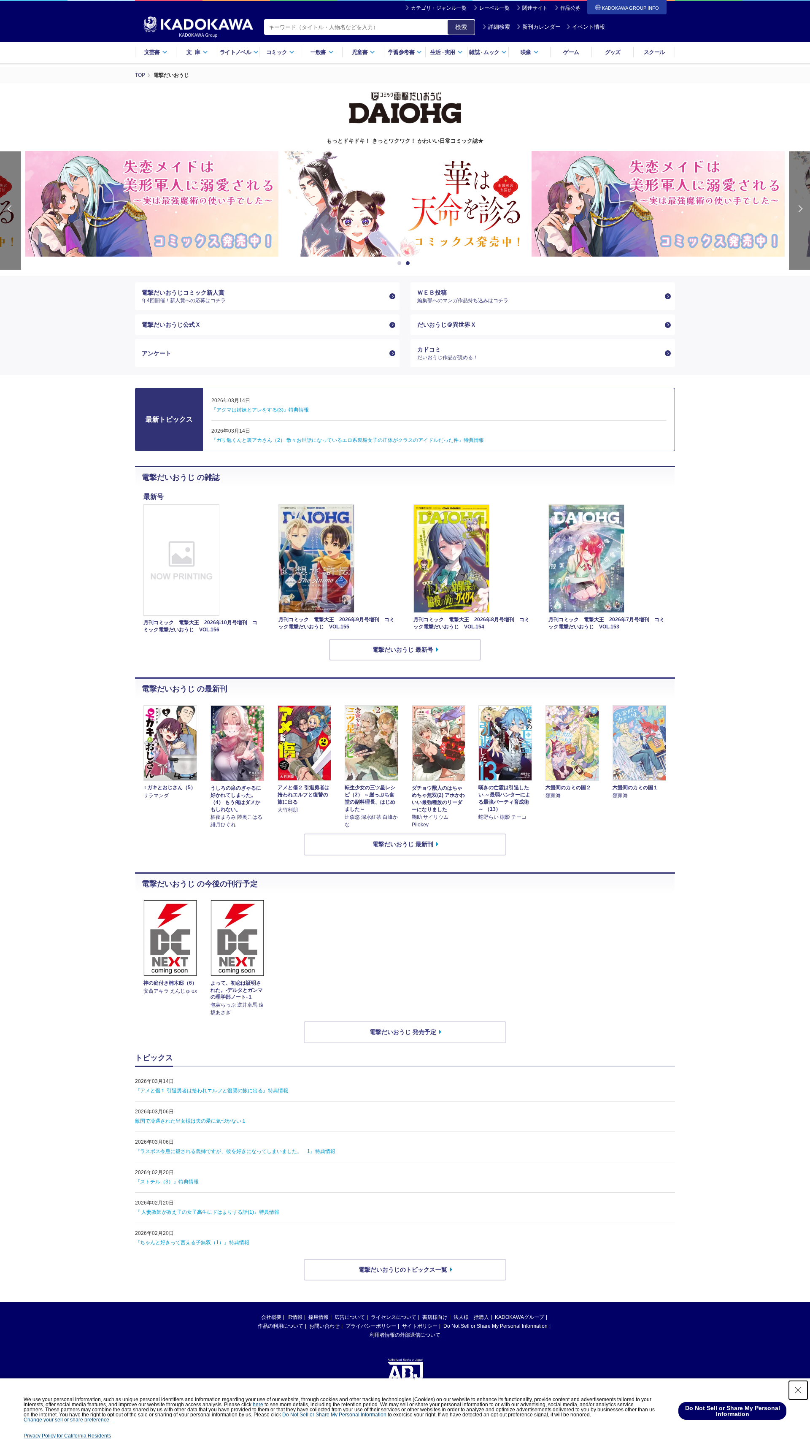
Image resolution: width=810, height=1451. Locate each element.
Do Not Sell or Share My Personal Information (495, 1326)
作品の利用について (280, 1326)
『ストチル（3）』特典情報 (167, 1182)
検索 (461, 27)
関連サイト (535, 8)
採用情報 (318, 1317)
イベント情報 (588, 27)
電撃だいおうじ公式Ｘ (171, 324)
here (258, 1404)
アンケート (156, 353)
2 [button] (409, 263)
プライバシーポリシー (371, 1326)
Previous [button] (10, 210)
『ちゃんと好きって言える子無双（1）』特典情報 (192, 1242)
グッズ (613, 52)
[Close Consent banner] (798, 1390)
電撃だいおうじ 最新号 (403, 649)
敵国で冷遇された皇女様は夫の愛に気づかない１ (190, 1121)
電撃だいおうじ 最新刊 (403, 844)
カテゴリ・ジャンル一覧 (439, 8)
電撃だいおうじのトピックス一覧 (403, 1269)
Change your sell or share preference (66, 1419)
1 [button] (400, 263)
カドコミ (447, 353)
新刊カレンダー (541, 27)
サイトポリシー (419, 1326)
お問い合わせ (324, 1326)
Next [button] (799, 210)
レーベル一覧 (494, 8)
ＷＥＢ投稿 (462, 296)
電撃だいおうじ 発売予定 (403, 1032)
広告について (350, 1317)
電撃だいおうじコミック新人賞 (184, 296)
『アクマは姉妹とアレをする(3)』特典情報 (260, 410)
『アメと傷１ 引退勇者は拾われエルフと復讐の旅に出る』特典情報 (211, 1091)
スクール (654, 52)
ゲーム (571, 52)
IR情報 (294, 1317)
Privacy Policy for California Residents (67, 1436)
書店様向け (435, 1317)
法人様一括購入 (471, 1317)
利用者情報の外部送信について (405, 1335)
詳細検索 (499, 27)
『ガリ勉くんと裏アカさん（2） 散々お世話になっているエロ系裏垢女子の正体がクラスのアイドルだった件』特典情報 (347, 440)
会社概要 (271, 1317)
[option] (151, 204)
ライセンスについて (393, 1317)
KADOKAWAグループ (519, 1317)
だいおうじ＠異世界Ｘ (446, 324)
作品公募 (570, 8)
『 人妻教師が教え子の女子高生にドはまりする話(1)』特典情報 (207, 1212)
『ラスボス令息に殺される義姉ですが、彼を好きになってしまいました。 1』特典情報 (235, 1151)
